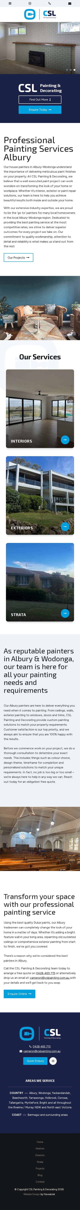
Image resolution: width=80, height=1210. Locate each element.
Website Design (31, 1194)
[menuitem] (40, 1142)
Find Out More (40, 99)
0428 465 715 (45, 973)
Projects (40, 1168)
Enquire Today (40, 109)
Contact (40, 1181)
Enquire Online (19, 994)
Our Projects (18, 257)
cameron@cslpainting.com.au (50, 978)
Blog (40, 1175)
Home (40, 1142)
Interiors (40, 1148)
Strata (40, 1162)
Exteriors (40, 1155)
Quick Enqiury (35, 1061)
